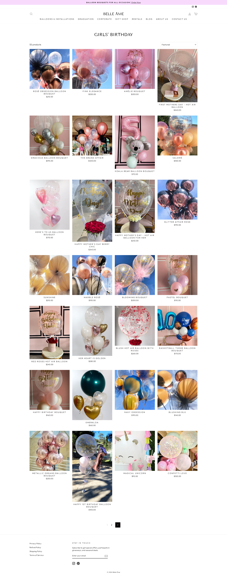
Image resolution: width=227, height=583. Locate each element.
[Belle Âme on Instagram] (73, 563)
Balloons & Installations (57, 19)
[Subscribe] (106, 556)
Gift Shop (121, 19)
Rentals (137, 19)
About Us (162, 19)
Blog (149, 19)
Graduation (86, 19)
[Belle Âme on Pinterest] (78, 563)
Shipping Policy (36, 551)
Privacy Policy (35, 543)
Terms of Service (37, 555)
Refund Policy (35, 547)
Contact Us (179, 19)
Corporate (104, 19)
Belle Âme (113, 14)
